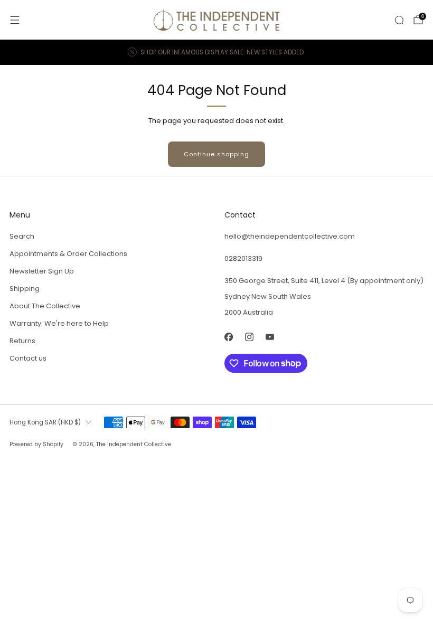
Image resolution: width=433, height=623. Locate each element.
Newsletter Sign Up (42, 271)
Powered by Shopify (36, 444)
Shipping (25, 289)
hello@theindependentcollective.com (289, 236)
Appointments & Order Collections (68, 254)
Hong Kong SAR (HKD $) (45, 422)
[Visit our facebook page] (228, 337)
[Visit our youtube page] (269, 337)
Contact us (28, 358)
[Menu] (15, 20)
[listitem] (216, 52)
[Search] (399, 20)
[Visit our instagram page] (249, 337)
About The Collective (45, 306)
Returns (22, 341)
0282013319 (243, 258)
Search (22, 236)
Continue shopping (216, 154)
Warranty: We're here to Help (59, 323)
